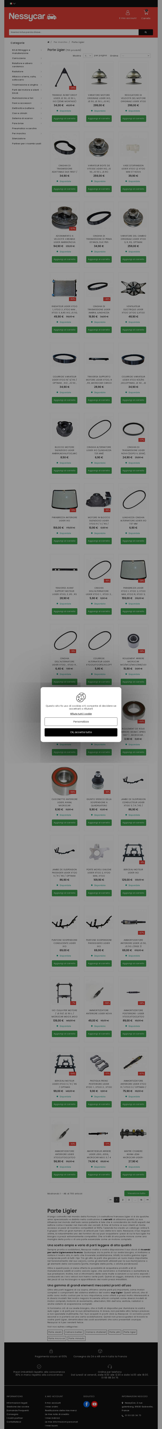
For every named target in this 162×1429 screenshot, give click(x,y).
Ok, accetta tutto (81, 732)
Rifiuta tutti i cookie (81, 714)
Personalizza (81, 722)
